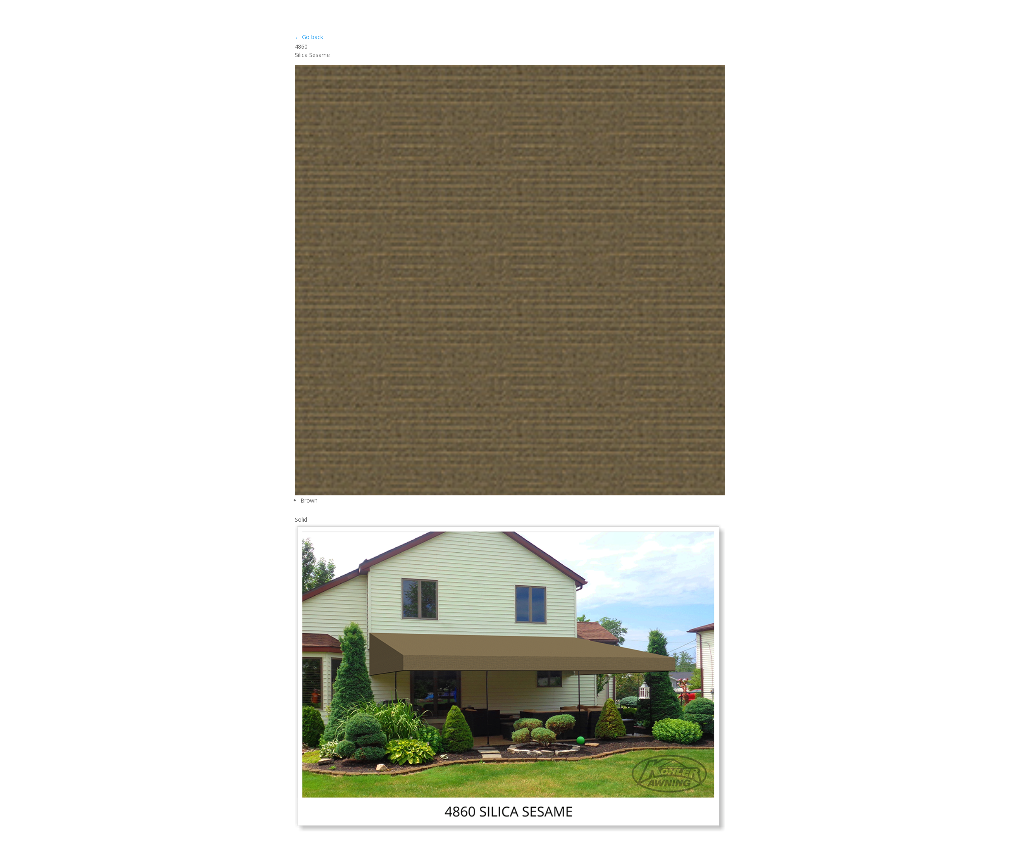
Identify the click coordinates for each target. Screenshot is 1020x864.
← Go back (309, 37)
